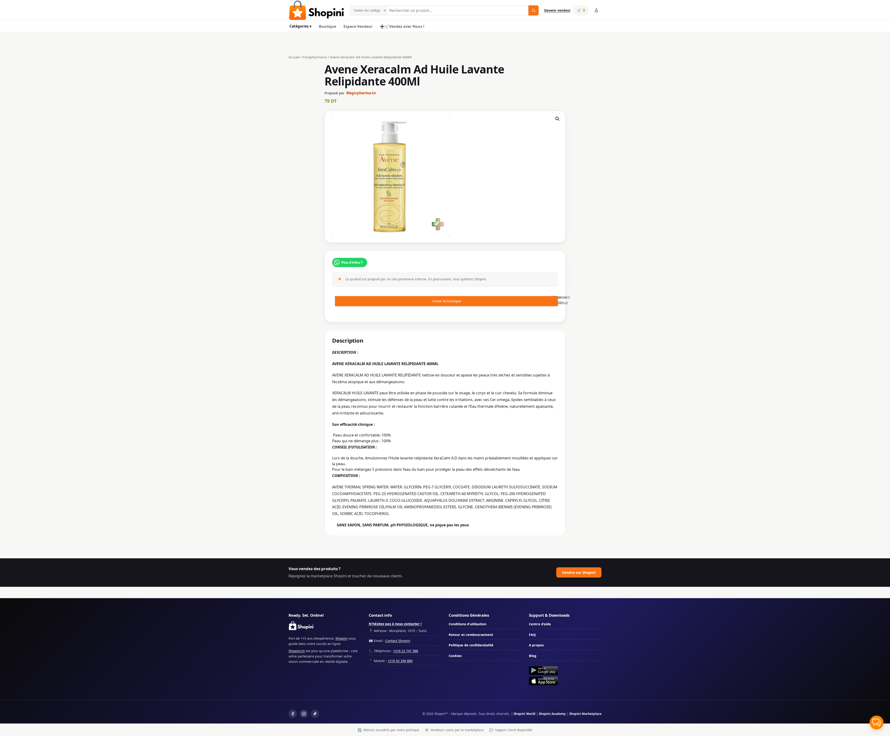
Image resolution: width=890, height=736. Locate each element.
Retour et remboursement (471, 634)
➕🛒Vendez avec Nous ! (402, 26)
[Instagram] (304, 714)
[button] (557, 119)
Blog (532, 656)
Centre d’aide (540, 624)
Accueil (294, 57)
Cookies (455, 656)
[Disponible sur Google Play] (565, 670)
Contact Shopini (397, 640)
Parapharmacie (315, 57)
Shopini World (524, 713)
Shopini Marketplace (585, 713)
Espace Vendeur (357, 26)
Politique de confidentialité (471, 645)
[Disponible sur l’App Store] (565, 681)
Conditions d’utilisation (467, 624)
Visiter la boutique (446, 301)
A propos (536, 645)
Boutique (327, 26)
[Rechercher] (533, 10)
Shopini (341, 638)
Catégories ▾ (300, 26)
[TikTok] (315, 714)
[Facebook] (293, 714)
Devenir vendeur (557, 10)
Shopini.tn (297, 651)
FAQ (532, 634)
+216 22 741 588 (405, 651)
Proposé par (350, 93)
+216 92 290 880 (400, 661)
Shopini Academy (552, 713)
